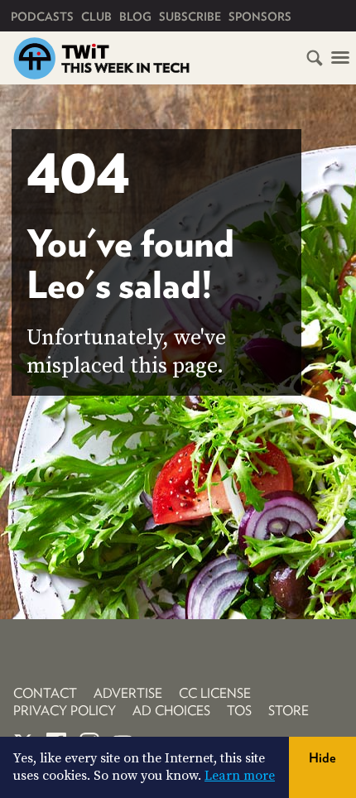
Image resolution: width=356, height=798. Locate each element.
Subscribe (190, 16)
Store (288, 711)
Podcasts (42, 16)
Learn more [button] (239, 775)
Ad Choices (171, 711)
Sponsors (260, 16)
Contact (45, 693)
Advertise (128, 693)
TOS (239, 711)
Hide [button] (322, 758)
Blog (135, 16)
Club (96, 16)
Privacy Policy (64, 711)
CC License (215, 693)
